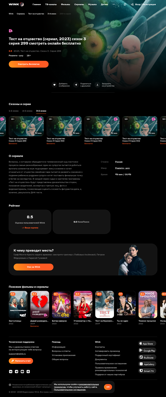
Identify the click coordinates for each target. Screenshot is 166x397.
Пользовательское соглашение (70, 389)
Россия (118, 162)
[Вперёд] (161, 126)
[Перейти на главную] (16, 4)
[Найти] (125, 4)
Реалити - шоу (122, 168)
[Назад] (4, 126)
